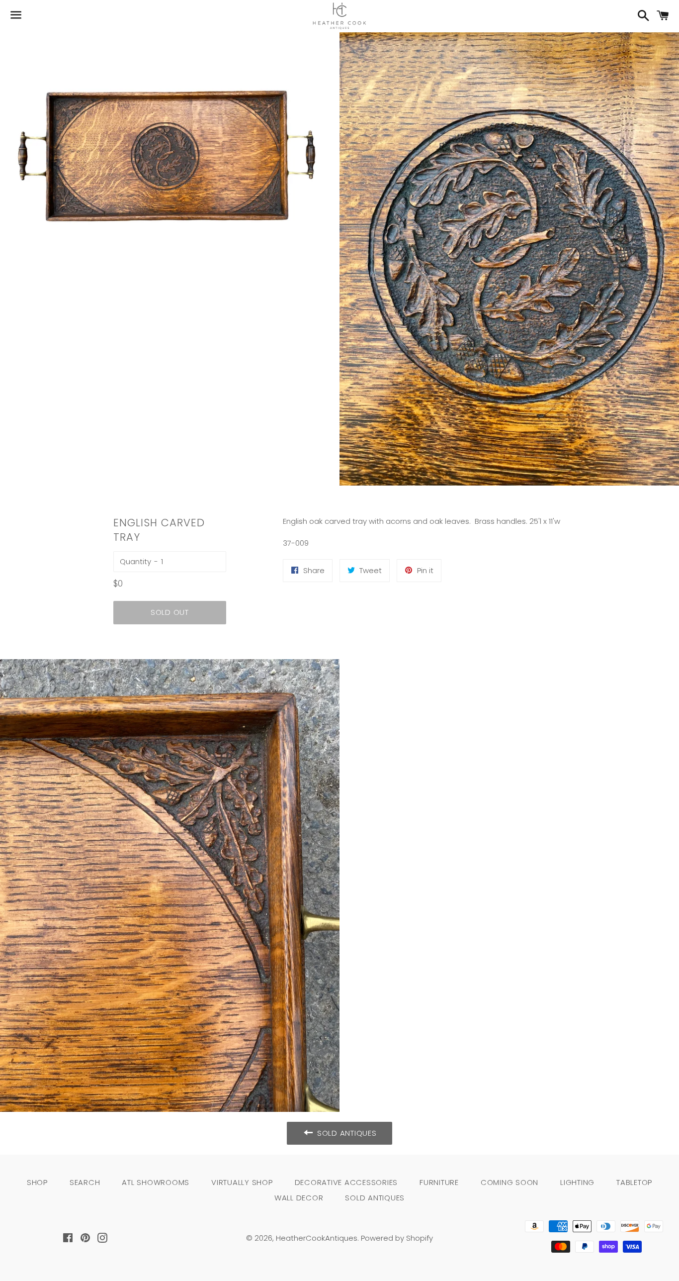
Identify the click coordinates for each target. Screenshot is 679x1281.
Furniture (439, 1182)
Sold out (170, 612)
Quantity (135, 561)
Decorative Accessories (346, 1182)
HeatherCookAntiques (316, 1238)
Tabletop (634, 1182)
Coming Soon (509, 1182)
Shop (37, 1182)
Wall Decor (299, 1197)
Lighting (577, 1182)
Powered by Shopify (397, 1238)
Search (85, 1182)
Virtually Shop (242, 1182)
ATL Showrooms (155, 1182)
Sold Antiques (375, 1197)
